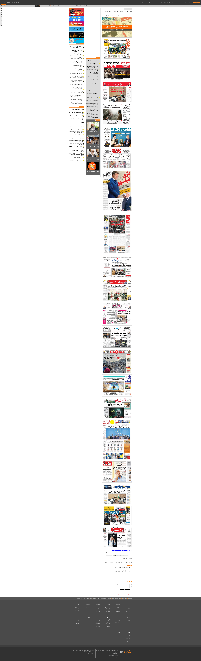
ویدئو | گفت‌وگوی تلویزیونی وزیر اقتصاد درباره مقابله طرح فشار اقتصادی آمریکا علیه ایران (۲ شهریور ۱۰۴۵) (93, 160)
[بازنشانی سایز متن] (118, 15)
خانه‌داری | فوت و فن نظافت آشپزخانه (77, 50)
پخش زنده (78, 598)
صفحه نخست (130, 598)
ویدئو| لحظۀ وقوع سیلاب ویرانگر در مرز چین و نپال (92, 70)
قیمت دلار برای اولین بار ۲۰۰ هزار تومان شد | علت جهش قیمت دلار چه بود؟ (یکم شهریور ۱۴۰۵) (76, 99)
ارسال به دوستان (118, 562)
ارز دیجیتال (77, 605)
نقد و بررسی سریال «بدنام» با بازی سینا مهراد (76, 46)
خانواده (109, 610)
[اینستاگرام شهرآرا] (1, 23)
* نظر (118, 584)
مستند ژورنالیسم (107, 623)
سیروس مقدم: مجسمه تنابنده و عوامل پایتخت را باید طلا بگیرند (76, 74)
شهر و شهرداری (117, 619)
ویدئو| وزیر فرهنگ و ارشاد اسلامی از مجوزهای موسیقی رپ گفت (92, 64)
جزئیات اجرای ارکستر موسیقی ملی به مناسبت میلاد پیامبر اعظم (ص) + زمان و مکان (131, 5)
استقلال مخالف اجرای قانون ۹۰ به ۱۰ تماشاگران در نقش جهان (76, 56)
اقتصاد (182, 2)
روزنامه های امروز (109, 555)
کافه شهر (108, 625)
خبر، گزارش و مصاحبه (127, 641)
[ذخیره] (122, 15)
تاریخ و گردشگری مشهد (116, 620)
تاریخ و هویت (98, 626)
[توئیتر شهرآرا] (1, 21)
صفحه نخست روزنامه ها (123, 555)
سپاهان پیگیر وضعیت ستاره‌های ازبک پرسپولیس (92, 61)
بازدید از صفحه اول (127, 562)
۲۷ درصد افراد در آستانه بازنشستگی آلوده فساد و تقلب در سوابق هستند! (92, 117)
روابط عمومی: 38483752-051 (113, 655)
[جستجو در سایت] (4, 2)
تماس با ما (127, 645)
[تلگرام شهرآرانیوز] (1, 25)
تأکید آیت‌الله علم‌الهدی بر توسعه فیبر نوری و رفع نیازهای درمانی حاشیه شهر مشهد (92, 104)
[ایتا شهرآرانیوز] (1, 15)
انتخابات (128, 605)
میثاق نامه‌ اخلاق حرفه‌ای (121, 645)
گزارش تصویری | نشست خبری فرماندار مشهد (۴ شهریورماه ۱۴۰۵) (92, 98)
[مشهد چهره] (13, 3)
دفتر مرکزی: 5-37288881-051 (113, 652)
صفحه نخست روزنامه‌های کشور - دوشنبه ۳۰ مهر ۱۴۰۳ (122, 567)
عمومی (89, 619)
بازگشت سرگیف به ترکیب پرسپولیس (78, 134)
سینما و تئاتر (98, 604)
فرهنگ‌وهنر (176, 2)
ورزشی (78, 622)
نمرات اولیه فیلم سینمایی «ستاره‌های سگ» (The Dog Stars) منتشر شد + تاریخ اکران (92, 91)
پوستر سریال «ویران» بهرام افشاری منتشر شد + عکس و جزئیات (92, 101)
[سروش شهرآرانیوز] (1, 19)
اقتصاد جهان (118, 611)
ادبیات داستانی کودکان (127, 634)
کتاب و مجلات (98, 610)
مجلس (129, 607)
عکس (147, 2)
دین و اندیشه (128, 619)
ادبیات (99, 607)
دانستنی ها (128, 639)
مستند (78, 620)
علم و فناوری (169, 2)
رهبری (129, 604)
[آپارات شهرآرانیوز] (1, 10)
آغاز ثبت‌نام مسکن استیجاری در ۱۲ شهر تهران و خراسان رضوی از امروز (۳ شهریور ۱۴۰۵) (76, 96)
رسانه (125, 9)
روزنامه (145, 2)
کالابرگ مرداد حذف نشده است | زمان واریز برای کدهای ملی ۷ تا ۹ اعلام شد (76, 93)
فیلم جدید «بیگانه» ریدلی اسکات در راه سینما (114, 5)
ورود (4, 4)
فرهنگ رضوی (128, 620)
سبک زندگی (98, 622)
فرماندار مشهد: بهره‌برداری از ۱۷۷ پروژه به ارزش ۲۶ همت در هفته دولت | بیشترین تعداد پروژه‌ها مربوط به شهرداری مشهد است (92, 113)
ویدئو (109, 619)
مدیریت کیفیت (114, 645)
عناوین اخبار (189, 2)
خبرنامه (105, 562)
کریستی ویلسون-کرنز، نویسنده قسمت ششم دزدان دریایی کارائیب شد (98, 5)
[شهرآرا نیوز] (196, 2)
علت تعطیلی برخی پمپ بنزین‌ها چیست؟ (76, 80)
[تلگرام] (126, 558)
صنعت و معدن (118, 604)
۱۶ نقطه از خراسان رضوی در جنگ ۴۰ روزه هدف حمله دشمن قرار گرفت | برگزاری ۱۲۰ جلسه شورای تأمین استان (76, 103)
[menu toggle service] (1, 2)
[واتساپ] (123, 558)
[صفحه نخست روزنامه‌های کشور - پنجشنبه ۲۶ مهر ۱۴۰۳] (117, 48)
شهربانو (91, 598)
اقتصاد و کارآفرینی (97, 623)
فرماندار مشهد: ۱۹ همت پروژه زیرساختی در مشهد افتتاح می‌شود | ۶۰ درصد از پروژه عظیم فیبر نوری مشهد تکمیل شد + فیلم (92, 82)
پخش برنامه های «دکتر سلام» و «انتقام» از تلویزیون (76, 160)
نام (131, 584)
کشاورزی (118, 607)
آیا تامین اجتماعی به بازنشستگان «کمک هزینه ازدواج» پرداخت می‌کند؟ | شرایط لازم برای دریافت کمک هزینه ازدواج (77, 150)
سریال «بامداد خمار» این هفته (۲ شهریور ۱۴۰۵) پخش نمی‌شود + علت (76, 48)
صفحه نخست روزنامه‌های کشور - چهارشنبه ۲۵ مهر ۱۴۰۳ (122, 573)
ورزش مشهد (88, 608)
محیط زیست (108, 605)
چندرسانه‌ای (155, 2)
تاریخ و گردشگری (107, 607)
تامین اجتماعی (108, 608)
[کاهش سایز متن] (116, 15)
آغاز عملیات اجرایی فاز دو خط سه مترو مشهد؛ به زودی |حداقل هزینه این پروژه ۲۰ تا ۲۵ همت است (76, 68)
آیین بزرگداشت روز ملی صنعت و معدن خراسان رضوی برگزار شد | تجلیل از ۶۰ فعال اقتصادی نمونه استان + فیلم (92, 95)
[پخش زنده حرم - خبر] (76, 35)
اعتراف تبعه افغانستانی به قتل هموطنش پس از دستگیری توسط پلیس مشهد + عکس (76, 62)
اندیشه (99, 620)
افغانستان (150, 2)
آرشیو (110, 645)
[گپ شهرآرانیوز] (1, 17)
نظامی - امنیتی (128, 611)
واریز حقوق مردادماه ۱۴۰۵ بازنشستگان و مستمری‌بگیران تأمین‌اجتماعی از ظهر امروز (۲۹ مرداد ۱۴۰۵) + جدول (76, 53)
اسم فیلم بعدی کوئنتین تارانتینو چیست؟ (78, 157)
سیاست (185, 2)
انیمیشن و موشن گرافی (106, 622)
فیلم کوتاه (108, 626)
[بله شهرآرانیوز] (1, 8)
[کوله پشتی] (8, 3)
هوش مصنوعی (77, 607)
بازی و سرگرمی (77, 610)
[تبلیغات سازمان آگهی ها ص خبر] (76, 40)
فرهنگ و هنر (77, 623)
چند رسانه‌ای (128, 638)
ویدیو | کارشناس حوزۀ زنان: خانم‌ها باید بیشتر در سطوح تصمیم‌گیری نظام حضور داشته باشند (92, 67)
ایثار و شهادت (128, 622)
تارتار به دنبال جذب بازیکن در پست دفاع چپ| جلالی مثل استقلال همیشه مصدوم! (76, 64)
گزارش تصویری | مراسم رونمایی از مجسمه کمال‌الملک (93, 85)
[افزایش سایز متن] (120, 15)
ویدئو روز (108, 620)
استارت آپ (77, 608)
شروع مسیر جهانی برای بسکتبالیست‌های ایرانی (77, 158)
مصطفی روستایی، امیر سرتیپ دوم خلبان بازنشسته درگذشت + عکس (76, 71)
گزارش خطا (103, 553)
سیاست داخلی (128, 610)
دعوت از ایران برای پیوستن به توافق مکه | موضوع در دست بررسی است (76, 88)
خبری (78, 619)
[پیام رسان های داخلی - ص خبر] (76, 18)
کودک (81, 598)
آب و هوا (104, 645)
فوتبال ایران (88, 604)
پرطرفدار (77, 43)
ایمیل (131, 586)
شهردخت (98, 625)
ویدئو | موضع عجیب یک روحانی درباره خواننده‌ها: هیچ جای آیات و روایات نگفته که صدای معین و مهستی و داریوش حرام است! (77, 78)
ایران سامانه (87, 653)
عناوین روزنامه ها (115, 555)
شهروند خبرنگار (117, 622)
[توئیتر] (124, 558)
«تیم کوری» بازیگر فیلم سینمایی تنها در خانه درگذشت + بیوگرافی (92, 73)
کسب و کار (118, 610)
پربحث (82, 43)
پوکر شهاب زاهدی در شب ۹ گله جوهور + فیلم (92, 75)
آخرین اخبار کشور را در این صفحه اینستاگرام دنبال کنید (120, 550)
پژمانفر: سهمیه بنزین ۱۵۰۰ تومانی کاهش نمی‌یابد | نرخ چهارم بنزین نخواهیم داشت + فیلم (92, 88)
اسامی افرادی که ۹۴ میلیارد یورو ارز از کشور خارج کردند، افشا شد (76, 59)
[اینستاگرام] (76, 23)
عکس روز (78, 625)
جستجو (89, 645)
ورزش (172, 2)
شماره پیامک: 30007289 (114, 657)
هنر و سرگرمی (128, 637)
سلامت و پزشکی (107, 611)
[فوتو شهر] (18, 3)
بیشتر (87, 120)
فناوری (78, 604)
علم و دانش (77, 611)
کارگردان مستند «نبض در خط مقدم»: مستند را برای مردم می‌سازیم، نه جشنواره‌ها (78, 5)
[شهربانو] (21, 3)
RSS (86, 645)
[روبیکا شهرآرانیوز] (1, 13)
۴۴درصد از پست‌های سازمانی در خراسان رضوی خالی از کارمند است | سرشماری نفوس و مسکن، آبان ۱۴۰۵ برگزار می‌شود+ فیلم (92, 78)
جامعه (179, 2)
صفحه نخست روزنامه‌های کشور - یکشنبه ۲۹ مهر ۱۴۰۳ (122, 568)
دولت (129, 608)
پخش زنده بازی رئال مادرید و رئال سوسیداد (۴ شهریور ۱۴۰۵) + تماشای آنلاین (92, 110)
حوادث (109, 604)
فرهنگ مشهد (98, 611)
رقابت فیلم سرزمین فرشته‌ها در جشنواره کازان (61, 5)
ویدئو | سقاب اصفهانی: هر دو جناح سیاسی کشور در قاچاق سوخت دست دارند (77, 90)
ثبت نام (2, 4)
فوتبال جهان (88, 605)
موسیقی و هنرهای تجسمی (96, 605)
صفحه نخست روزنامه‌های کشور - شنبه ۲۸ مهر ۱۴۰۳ (123, 570)
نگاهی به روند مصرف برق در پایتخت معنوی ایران (92, 107)
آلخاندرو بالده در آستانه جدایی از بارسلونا (93, 60)
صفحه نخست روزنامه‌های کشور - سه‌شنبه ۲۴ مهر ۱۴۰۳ (122, 571)
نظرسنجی (92, 645)
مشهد (158, 2)
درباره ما (131, 645)
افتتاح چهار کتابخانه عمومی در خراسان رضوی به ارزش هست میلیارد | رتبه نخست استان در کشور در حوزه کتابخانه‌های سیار (76, 154)
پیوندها (107, 645)
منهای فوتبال (88, 607)
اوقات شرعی (100, 645)
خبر (99, 619)
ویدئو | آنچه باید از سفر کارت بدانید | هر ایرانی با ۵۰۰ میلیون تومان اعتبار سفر (93, 172)
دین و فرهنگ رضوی (163, 2)
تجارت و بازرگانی (117, 605)
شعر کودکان (128, 635)
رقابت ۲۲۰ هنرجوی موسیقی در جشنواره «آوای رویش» (150, 5)
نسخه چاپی (111, 562)
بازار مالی (118, 608)
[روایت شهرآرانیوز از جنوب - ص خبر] (76, 12)
